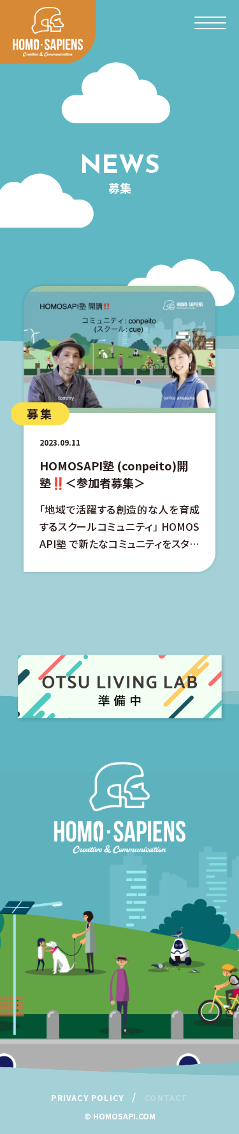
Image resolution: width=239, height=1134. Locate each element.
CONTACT (166, 1097)
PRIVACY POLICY (87, 1097)
